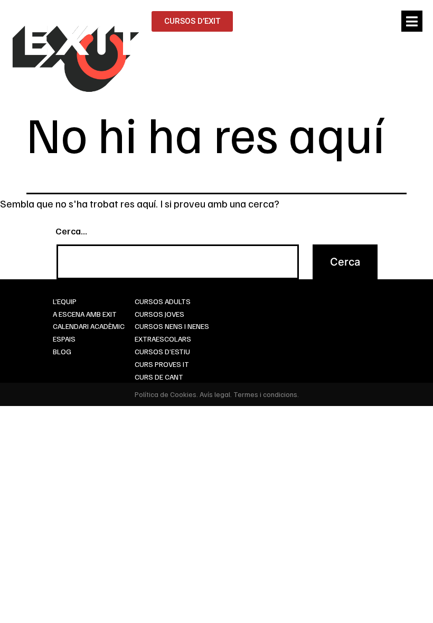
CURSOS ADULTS (163, 301)
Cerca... (71, 231)
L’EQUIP (65, 301)
